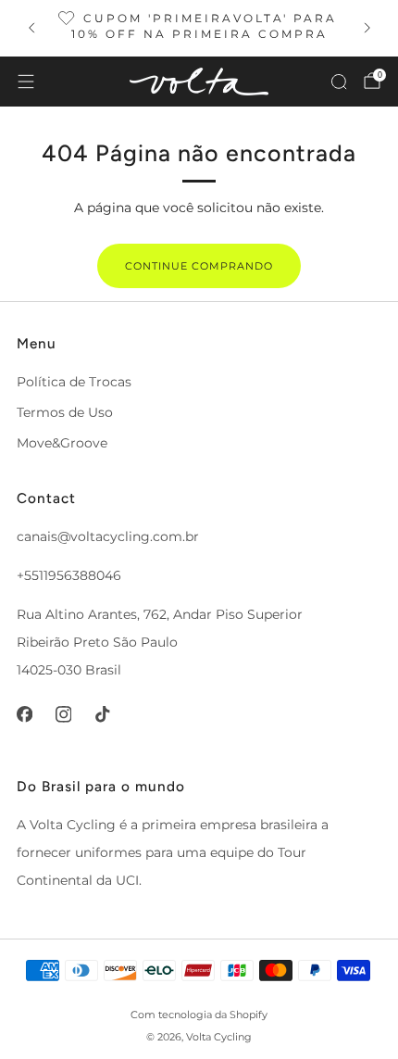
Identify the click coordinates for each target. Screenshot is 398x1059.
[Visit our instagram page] (63, 714)
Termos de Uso (65, 412)
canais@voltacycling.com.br (108, 536)
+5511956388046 (69, 575)
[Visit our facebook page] (24, 714)
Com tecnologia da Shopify (199, 1014)
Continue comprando (199, 265)
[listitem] (199, 28)
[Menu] (26, 81)
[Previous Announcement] (31, 28)
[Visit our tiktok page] (101, 714)
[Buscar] (339, 81)
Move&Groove (62, 443)
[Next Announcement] (367, 28)
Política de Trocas (74, 381)
